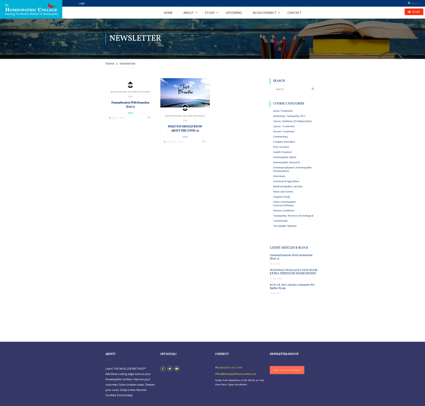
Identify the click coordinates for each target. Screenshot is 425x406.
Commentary (280, 136)
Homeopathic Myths (284, 157)
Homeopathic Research (286, 162)
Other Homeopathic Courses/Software (284, 203)
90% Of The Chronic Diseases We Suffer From (292, 286)
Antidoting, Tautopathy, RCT (289, 116)
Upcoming (234, 13)
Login (82, 3)
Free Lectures (281, 146)
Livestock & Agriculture (286, 181)
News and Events (283, 191)
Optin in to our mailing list (287, 370)
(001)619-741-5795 (230, 367)
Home (168, 13)
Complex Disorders (284, 141)
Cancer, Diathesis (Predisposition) (292, 121)
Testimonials (280, 220)
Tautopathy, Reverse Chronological (293, 215)
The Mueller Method (284, 225)
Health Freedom (282, 152)
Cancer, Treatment (284, 126)
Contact (294, 13)
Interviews (279, 176)
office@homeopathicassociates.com (235, 373)
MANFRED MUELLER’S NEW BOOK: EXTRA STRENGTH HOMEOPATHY (294, 272)
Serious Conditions (283, 210)
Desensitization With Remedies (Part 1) (130, 105)
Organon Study (281, 196)
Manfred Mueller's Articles (288, 186)
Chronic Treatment (284, 131)
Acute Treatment (283, 110)
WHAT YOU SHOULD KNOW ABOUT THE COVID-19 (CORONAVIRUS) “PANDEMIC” (185, 131)
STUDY (416, 11)
